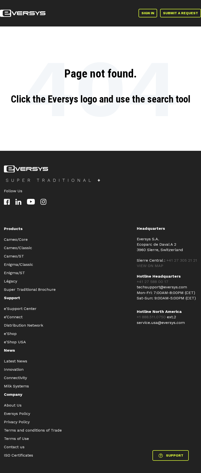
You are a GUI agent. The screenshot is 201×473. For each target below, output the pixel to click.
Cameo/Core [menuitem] (16, 239)
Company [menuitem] (13, 394)
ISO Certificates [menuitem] (18, 455)
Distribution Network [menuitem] (23, 325)
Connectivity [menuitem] (15, 377)
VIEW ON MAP (150, 265)
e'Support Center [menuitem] (20, 308)
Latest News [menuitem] (15, 361)
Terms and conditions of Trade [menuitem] (33, 430)
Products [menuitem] (13, 228)
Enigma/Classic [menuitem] (18, 264)
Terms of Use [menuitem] (16, 438)
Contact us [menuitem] (14, 447)
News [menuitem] (9, 350)
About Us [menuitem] (13, 405)
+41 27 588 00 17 (152, 281)
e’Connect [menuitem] (13, 317)
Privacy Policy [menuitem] (17, 422)
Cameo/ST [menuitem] (14, 256)
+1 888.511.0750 (152, 317)
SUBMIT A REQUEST (180, 13)
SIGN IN (147, 13)
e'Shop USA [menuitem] (15, 342)
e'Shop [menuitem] (10, 333)
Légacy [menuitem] (10, 281)
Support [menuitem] (12, 297)
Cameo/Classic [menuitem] (18, 247)
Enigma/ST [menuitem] (14, 272)
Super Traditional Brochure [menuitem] (30, 289)
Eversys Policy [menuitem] (17, 413)
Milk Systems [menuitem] (16, 386)
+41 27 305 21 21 (181, 260)
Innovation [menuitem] (14, 369)
